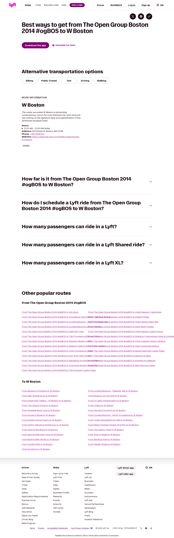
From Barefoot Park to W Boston (104, 439)
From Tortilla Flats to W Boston (37, 444)
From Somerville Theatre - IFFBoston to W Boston (46, 400)
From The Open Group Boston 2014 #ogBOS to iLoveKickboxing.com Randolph (61, 326)
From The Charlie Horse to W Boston (40, 405)
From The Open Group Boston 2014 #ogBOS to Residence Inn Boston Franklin (60, 360)
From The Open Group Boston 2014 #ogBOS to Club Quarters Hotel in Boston (126, 341)
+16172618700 (37, 134)
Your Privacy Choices (80, 528)
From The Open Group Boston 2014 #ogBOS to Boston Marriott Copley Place (126, 350)
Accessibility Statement (57, 528)
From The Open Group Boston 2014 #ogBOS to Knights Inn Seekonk (121, 360)
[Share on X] (133, 16)
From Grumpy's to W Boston (36, 449)
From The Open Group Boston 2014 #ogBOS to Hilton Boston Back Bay (123, 321)
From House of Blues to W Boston (38, 415)
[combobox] (159, 5)
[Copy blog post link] (149, 16)
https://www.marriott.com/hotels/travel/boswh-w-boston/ (51, 138)
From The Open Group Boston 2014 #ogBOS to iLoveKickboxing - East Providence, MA (65, 321)
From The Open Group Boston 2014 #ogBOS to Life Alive (50, 312)
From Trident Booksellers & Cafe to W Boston (110, 420)
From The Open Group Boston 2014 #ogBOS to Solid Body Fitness (121, 326)
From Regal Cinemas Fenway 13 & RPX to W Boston (113, 424)
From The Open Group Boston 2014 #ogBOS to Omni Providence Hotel (57, 350)
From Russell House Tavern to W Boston (42, 420)
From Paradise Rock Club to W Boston (41, 410)
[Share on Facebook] (141, 16)
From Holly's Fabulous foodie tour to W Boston (45, 424)
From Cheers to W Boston (100, 405)
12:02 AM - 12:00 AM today (37, 128)
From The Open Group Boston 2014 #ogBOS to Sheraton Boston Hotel (56, 341)
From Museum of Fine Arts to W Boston (107, 395)
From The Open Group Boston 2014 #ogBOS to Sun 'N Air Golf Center (56, 355)
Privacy (41, 528)
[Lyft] (13, 5)
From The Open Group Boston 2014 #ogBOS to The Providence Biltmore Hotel (61, 336)
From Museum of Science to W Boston (41, 391)
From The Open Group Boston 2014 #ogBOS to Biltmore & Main (119, 355)
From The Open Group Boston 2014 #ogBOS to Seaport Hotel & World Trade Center (63, 346)
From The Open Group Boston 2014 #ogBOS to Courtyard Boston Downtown (60, 365)
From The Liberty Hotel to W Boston (106, 429)
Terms (32, 528)
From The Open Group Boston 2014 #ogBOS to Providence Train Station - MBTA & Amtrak (66, 317)
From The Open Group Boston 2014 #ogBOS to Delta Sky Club (53, 331)
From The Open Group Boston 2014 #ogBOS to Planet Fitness (118, 317)
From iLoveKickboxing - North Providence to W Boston (115, 415)
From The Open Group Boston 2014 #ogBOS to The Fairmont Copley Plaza (59, 370)
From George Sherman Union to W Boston (42, 434)
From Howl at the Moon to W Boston (40, 429)
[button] (87, 181)
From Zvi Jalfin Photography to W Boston (108, 400)
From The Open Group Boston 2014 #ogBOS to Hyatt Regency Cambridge (124, 312)
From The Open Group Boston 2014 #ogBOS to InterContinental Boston (123, 346)
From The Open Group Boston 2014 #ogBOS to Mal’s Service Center (121, 365)
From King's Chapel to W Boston (104, 434)
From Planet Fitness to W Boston (104, 444)
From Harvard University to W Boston (107, 410)
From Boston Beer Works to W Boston (40, 439)
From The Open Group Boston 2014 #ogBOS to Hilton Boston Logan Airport (125, 331)
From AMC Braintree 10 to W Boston (40, 395)
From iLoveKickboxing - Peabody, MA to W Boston (113, 391)
